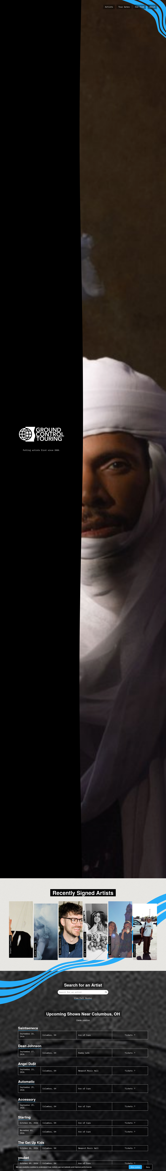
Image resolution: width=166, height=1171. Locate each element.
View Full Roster (83, 998)
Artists (109, 7)
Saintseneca (28, 1027)
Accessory (27, 1099)
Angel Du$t (27, 1063)
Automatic (26, 1081)
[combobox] (83, 992)
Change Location (83, 1020)
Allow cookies (135, 1167)
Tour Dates (124, 7)
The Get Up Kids (31, 1142)
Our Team (139, 7)
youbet (23, 1157)
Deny (148, 1167)
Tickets (129, 1035)
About (152, 7)
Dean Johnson (29, 1045)
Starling (24, 1117)
